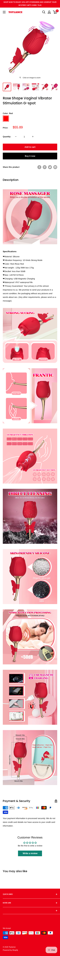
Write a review (30, 853)
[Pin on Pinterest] (45, 167)
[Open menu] (4, 12)
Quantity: (7, 136)
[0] (55, 12)
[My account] (49, 12)
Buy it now (30, 156)
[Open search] (43, 12)
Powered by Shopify (10, 950)
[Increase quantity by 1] (33, 137)
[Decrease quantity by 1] (16, 137)
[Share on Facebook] (39, 167)
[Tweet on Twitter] (50, 167)
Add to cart (30, 147)
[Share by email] (55, 167)
